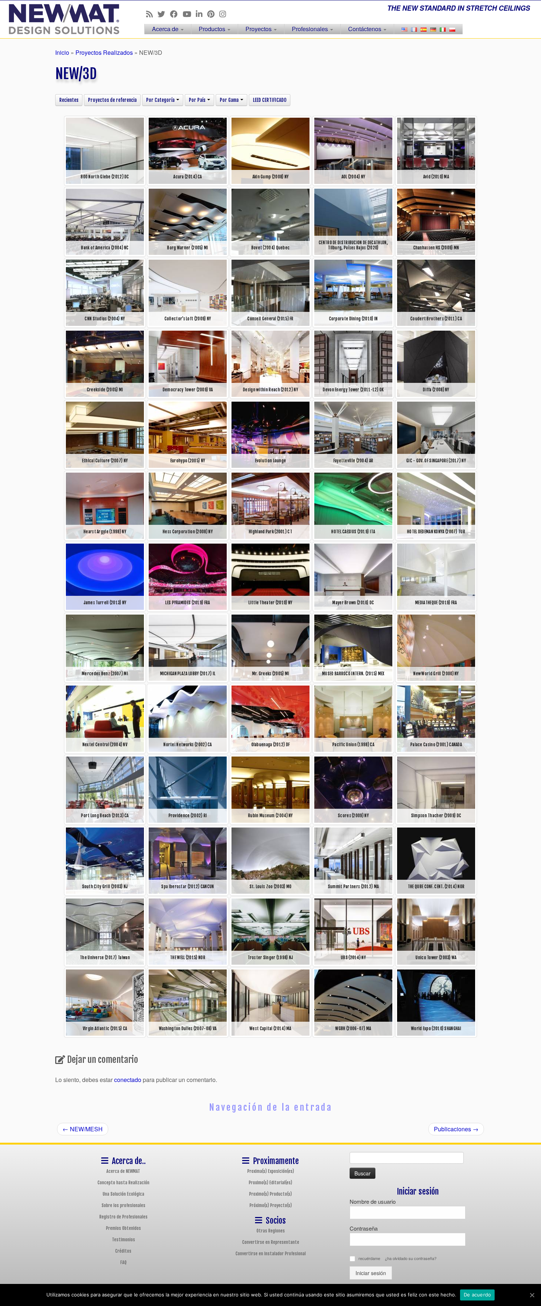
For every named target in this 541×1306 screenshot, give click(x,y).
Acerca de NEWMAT (123, 1171)
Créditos (123, 1251)
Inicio (62, 52)
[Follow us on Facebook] (176, 13)
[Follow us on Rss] (152, 13)
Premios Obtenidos (123, 1228)
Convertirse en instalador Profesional (271, 1253)
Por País (197, 100)
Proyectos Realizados (104, 52)
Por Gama (230, 100)
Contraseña (364, 1228)
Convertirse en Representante (270, 1242)
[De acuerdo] (531, 1295)
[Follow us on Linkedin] (201, 13)
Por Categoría (161, 100)
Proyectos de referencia (112, 100)
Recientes (68, 100)
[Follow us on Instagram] (225, 13)
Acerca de (166, 29)
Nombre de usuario (373, 1201)
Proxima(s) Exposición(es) (270, 1171)
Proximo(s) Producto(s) (270, 1194)
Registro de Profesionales (123, 1217)
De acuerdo (477, 1295)
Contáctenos (365, 29)
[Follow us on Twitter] (164, 13)
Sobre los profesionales (123, 1205)
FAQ (123, 1262)
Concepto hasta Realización (123, 1182)
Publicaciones (456, 1129)
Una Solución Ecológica (123, 1194)
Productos (213, 29)
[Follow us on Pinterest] (213, 13)
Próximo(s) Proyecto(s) (271, 1205)
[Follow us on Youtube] (189, 13)
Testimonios (123, 1239)
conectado (127, 1079)
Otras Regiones (271, 1231)
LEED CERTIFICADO (269, 100)
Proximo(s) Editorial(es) (270, 1182)
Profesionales (310, 29)
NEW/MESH (83, 1129)
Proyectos (259, 29)
